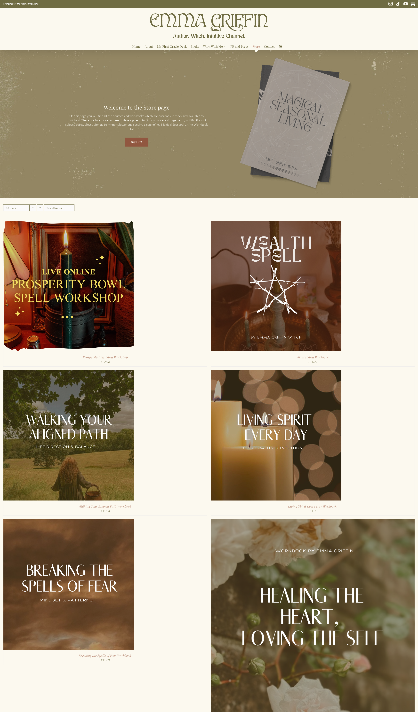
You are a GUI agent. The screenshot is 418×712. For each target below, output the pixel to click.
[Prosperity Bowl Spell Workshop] (68, 223)
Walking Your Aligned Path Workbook (105, 506)
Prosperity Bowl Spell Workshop (105, 357)
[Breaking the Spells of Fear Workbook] (68, 521)
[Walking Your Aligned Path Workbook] (68, 372)
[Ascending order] (40, 207)
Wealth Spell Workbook (313, 357)
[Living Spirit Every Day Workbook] (276, 372)
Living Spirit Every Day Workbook (313, 506)
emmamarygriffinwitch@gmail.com (20, 3)
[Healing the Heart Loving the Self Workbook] (313, 521)
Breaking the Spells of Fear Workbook (105, 655)
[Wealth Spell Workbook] (276, 223)
